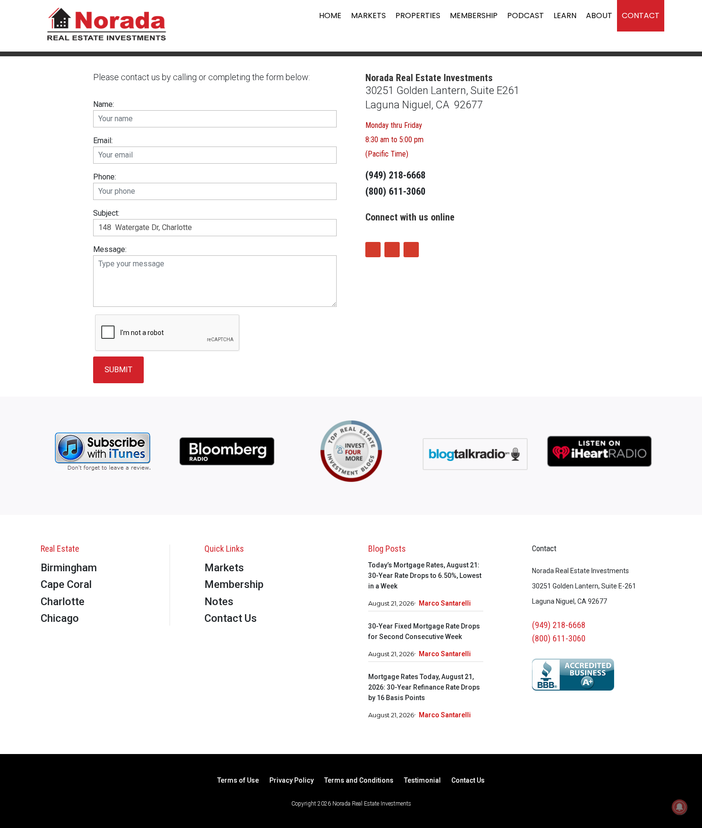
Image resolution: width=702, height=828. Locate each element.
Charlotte (63, 602)
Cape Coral (66, 584)
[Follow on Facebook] (373, 249)
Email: (103, 140)
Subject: (106, 213)
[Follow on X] (392, 249)
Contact (640, 15)
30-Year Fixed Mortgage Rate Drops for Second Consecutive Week (424, 631)
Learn (564, 15)
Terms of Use (238, 780)
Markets (368, 15)
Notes (219, 602)
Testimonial (422, 780)
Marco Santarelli (445, 603)
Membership (474, 15)
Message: (110, 249)
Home (330, 15)
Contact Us (230, 618)
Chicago (60, 618)
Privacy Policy (291, 780)
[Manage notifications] (679, 807)
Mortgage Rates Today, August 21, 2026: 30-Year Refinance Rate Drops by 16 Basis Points (424, 687)
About (599, 15)
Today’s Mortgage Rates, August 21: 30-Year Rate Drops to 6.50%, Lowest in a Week (424, 575)
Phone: (104, 176)
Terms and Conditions (359, 780)
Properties (417, 15)
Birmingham (69, 568)
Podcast (525, 15)
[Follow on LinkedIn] (411, 249)
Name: (103, 104)
